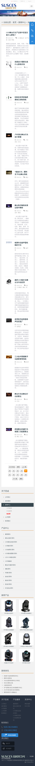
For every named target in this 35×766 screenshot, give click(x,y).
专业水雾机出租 (8, 683)
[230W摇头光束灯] (26, 655)
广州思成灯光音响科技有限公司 (15, 760)
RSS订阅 (27, 706)
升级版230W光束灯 (8, 663)
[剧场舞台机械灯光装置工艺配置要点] (9, 429)
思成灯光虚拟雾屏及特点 (11, 676)
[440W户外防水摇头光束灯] (26, 622)
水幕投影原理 (8, 685)
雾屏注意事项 (8, 678)
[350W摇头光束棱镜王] (26, 605)
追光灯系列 (8, 576)
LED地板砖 (8, 561)
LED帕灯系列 (9, 545)
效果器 (19, 326)
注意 (9, 40)
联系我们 (7, 521)
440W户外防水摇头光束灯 (26, 630)
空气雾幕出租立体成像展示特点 (13, 687)
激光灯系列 (8, 580)
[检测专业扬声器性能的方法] (9, 242)
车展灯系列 (8, 572)
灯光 (19, 142)
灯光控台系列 (9, 588)
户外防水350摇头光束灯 (26, 646)
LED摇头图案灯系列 (11, 553)
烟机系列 (7, 569)
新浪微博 (8, 748)
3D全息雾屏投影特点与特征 (12, 680)
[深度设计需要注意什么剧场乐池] (9, 64)
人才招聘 (7, 517)
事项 (12, 40)
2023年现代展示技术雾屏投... (12, 690)
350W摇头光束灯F (8, 613)
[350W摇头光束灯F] (8, 605)
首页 (14, 22)
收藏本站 (15, 1)
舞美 (19, 212)
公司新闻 (9, 508)
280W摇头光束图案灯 (8, 646)
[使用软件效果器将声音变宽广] (9, 320)
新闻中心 (22, 22)
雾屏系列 (7, 534)
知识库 (8, 514)
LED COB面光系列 (10, 557)
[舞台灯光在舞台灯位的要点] (9, 395)
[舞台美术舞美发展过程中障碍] (9, 205)
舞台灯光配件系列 (10, 565)
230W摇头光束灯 (26, 663)
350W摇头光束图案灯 (8, 630)
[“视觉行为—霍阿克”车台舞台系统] (9, 172)
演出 (16, 142)
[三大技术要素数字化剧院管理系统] (9, 356)
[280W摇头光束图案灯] (8, 639)
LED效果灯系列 (9, 549)
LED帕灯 (19, 287)
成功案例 (7, 501)
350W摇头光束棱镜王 (26, 613)
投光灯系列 (8, 584)
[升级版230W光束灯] (8, 655)
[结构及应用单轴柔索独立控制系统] (9, 98)
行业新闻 (9, 511)
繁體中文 (23, 1)
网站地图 (27, 703)
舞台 (27, 177)
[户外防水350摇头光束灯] (26, 639)
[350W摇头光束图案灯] (8, 622)
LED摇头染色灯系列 (11, 542)
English (29, 1)
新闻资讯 (5, 671)
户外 (27, 140)
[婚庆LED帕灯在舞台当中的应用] (9, 281)
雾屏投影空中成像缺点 (10, 692)
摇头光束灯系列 (9, 538)
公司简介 (7, 497)
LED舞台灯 (21, 38)
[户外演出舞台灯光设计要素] (9, 135)
